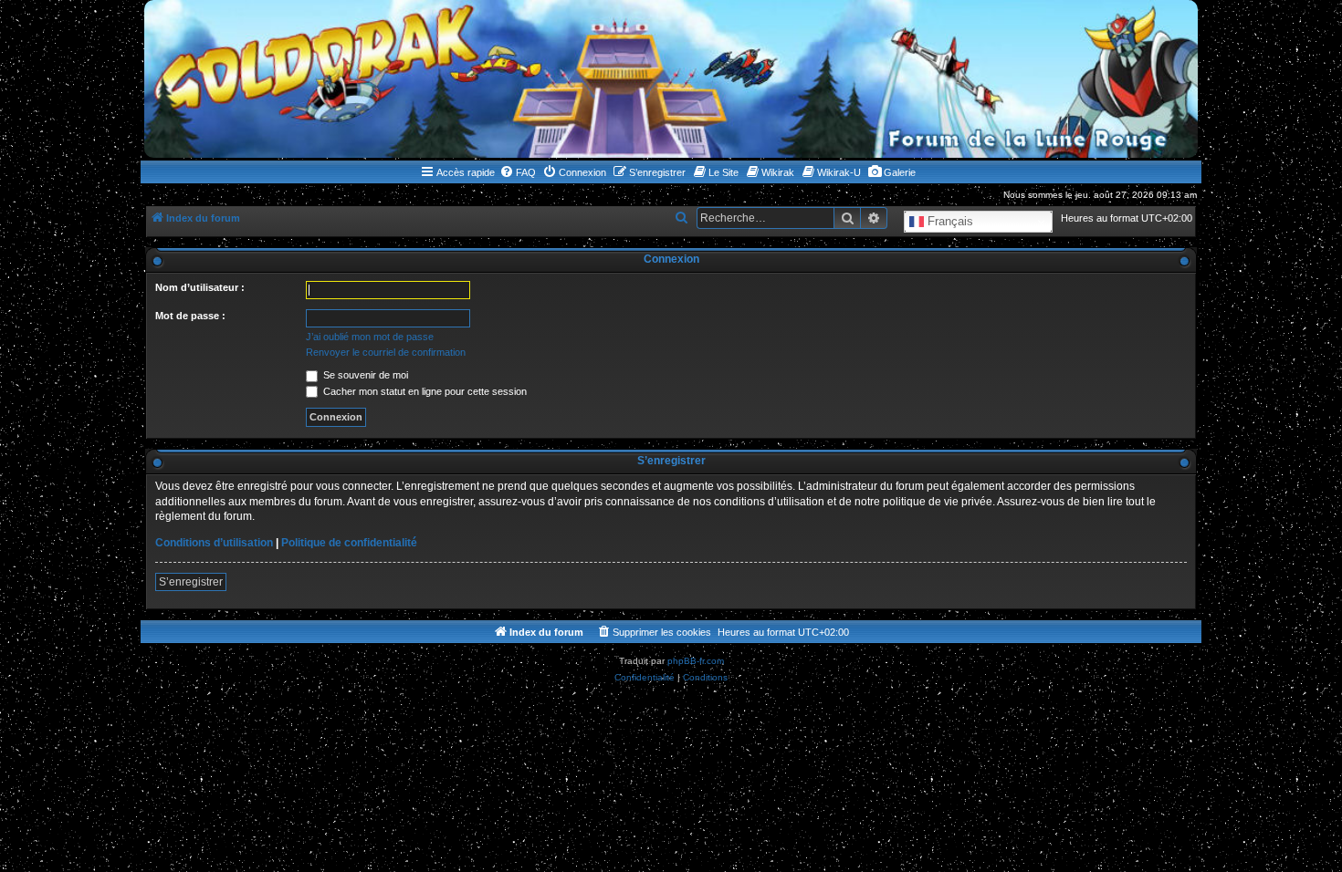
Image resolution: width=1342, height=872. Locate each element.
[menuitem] (517, 172)
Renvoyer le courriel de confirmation (386, 352)
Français (948, 221)
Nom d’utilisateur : (200, 287)
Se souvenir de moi (364, 374)
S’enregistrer (191, 582)
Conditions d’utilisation (214, 542)
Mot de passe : (190, 315)
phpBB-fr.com (695, 661)
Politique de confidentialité (349, 542)
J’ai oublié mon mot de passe (370, 336)
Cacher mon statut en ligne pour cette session (423, 391)
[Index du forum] (671, 79)
